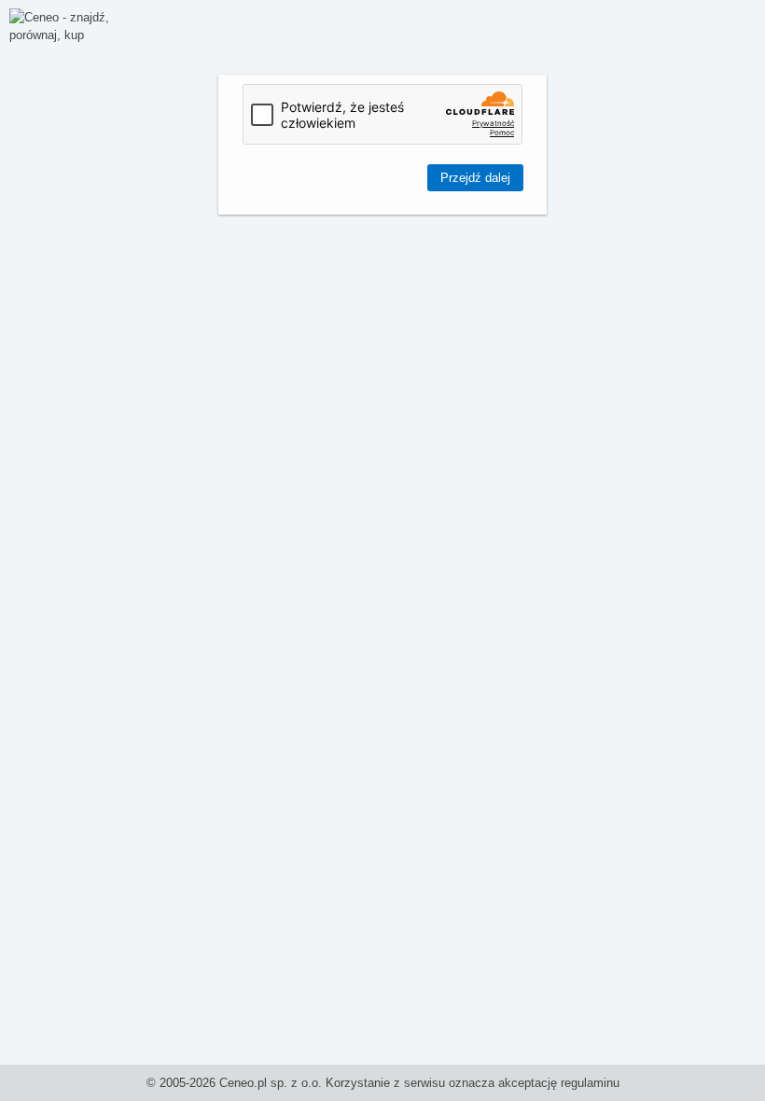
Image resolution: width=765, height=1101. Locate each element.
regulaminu (590, 1083)
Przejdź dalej (475, 178)
